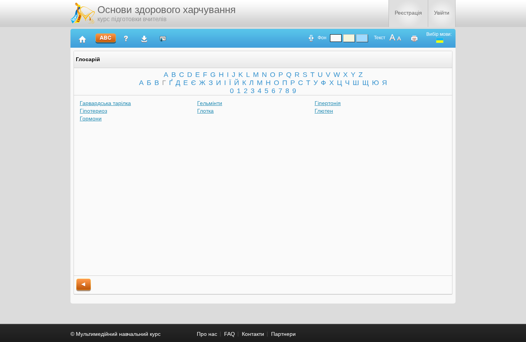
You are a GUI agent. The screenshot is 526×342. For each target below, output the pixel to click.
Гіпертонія (328, 103)
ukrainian (440, 40)
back (83, 285)
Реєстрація (408, 13)
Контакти (253, 334)
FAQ (229, 334)
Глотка (205, 111)
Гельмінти (209, 103)
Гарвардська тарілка (105, 103)
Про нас (207, 334)
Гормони (91, 118)
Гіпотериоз (93, 111)
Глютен (324, 111)
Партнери (283, 334)
